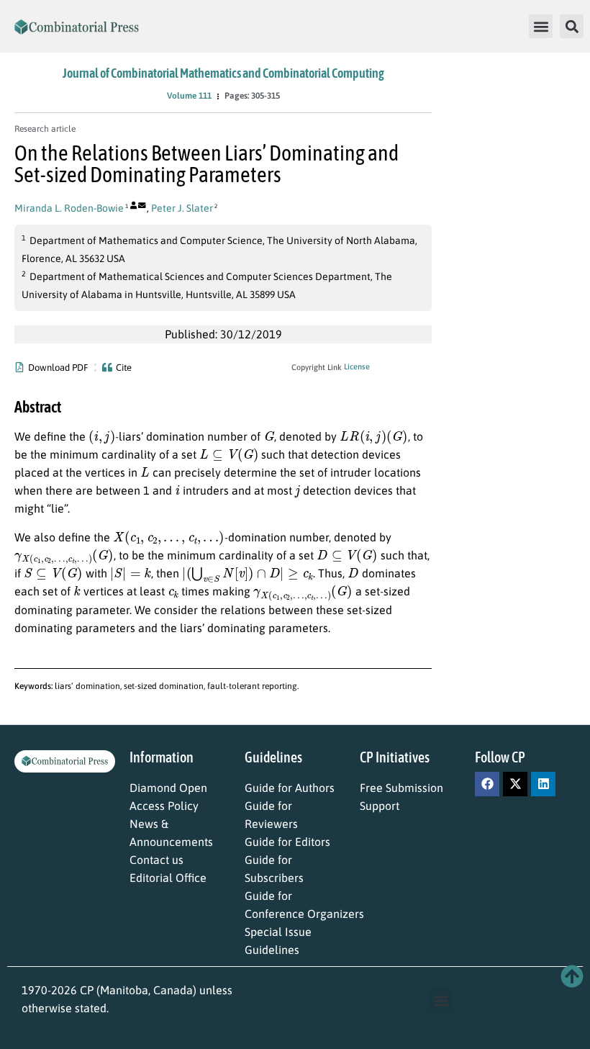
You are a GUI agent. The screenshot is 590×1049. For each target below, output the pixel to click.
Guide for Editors (287, 841)
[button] (541, 26)
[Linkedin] (543, 784)
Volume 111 (189, 96)
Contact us (156, 859)
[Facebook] (487, 784)
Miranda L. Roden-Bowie (69, 208)
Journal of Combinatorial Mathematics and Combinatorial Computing (223, 73)
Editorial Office (168, 877)
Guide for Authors (290, 787)
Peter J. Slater (182, 208)
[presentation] (101, 436)
